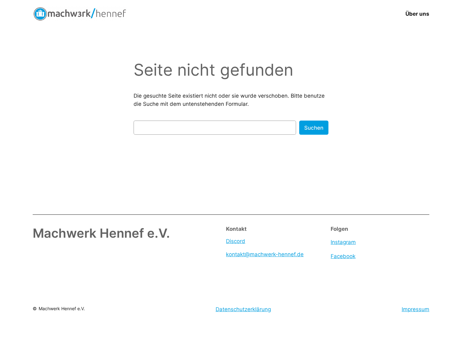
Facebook (343, 256)
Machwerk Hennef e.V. (62, 308)
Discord (235, 241)
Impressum (415, 309)
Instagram (343, 242)
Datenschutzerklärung (243, 309)
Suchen (313, 128)
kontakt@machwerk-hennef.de (265, 254)
